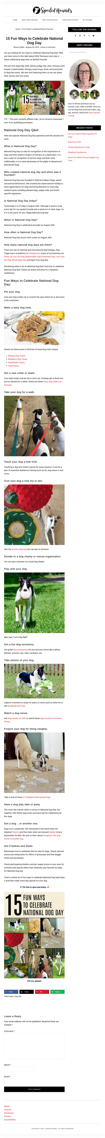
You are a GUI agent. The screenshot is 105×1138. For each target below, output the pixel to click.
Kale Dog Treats (74, 142)
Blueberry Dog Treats (17, 359)
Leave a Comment (47, 47)
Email (7, 1076)
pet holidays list (33, 253)
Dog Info (17, 996)
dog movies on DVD (17, 718)
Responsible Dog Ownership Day (40, 256)
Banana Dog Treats (17, 356)
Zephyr (52, 832)
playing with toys (17, 706)
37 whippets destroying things (36, 797)
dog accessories (20, 649)
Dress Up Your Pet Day (14, 256)
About (7, 1106)
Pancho (15, 832)
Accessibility (9, 1119)
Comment (9, 1031)
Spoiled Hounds (52, 10)
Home (18, 29)
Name (7, 1065)
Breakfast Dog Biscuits (77, 152)
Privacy (7, 1116)
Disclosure (9, 1113)
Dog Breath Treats (16, 362)
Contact (7, 1109)
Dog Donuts (13, 366)
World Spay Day (19, 260)
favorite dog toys (19, 549)
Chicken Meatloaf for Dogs (79, 147)
